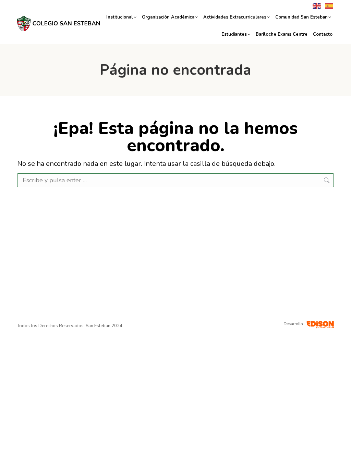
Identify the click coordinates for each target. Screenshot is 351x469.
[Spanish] (328, 5)
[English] (315, 5)
